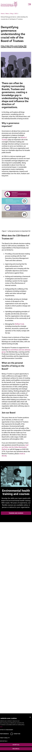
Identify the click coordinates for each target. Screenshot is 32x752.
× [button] (30, 717)
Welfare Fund (19, 324)
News (7, 13)
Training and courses (16, 513)
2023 (15, 13)
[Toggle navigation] (29, 4)
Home (2, 13)
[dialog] (16, 733)
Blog (11, 13)
